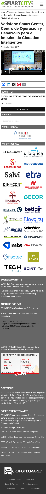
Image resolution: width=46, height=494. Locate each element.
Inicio (3, 12)
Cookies (23, 489)
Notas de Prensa (11, 484)
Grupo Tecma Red (29, 415)
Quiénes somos (15, 480)
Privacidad (11, 489)
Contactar (35, 489)
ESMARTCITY (17, 4)
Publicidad (30, 480)
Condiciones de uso (30, 484)
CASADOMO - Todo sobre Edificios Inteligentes (19, 432)
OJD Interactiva (33, 308)
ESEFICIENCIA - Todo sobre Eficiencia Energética (20, 442)
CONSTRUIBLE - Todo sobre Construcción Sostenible (22, 437)
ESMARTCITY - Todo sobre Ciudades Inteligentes (20, 447)
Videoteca (11, 12)
